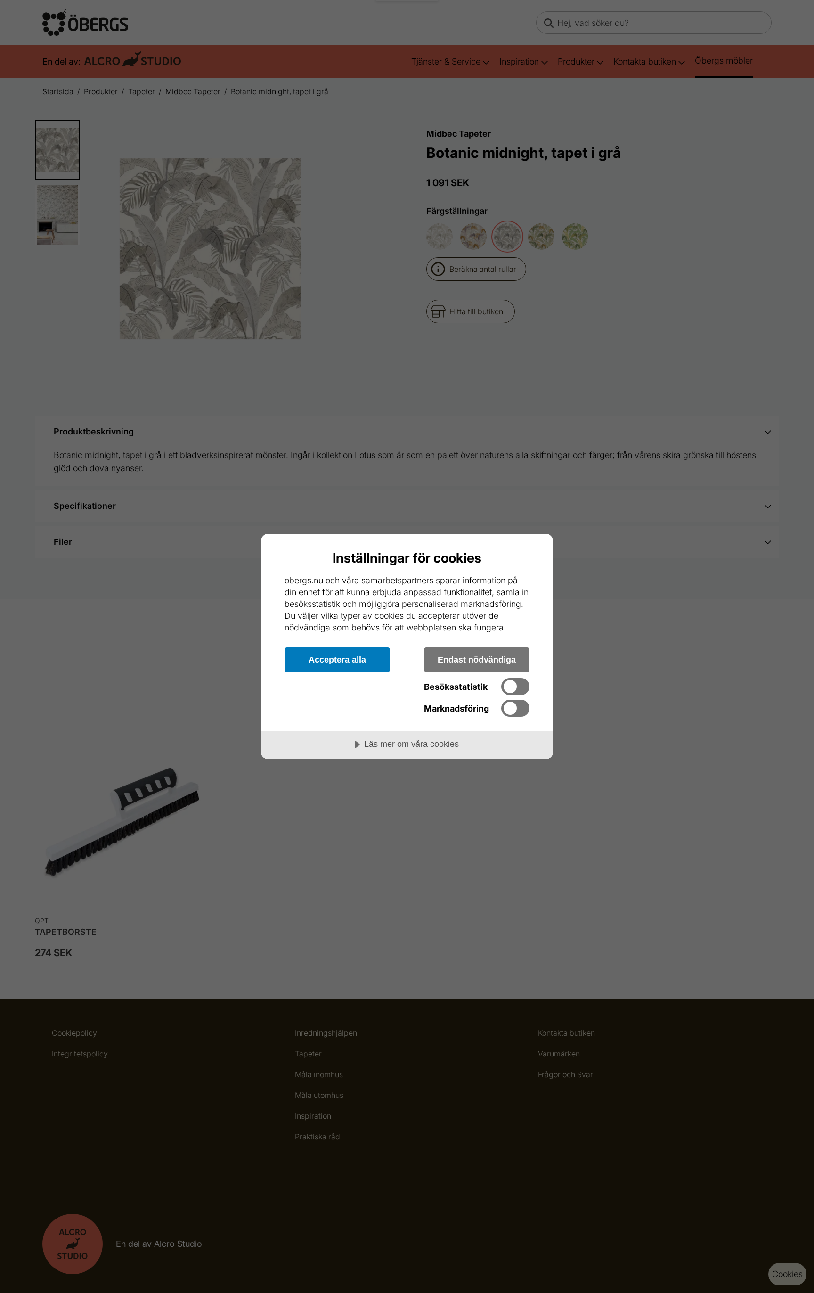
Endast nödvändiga (477, 659)
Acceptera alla (337, 659)
